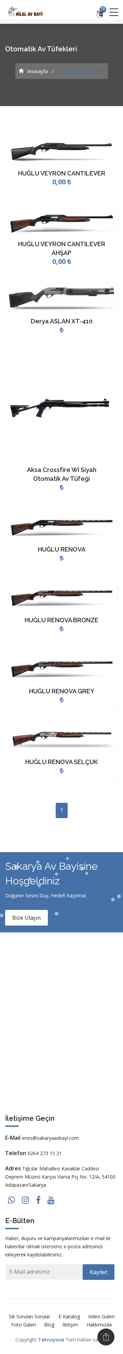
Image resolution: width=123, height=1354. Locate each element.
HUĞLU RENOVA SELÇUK (61, 761)
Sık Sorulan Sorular (29, 1316)
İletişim (70, 1324)
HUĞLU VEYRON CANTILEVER (61, 173)
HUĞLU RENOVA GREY (61, 691)
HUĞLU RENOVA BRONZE (61, 620)
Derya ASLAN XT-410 (62, 321)
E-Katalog (69, 1316)
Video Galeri (101, 1316)
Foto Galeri (23, 1324)
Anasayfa (37, 71)
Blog (49, 1324)
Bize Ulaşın (26, 917)
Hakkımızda (99, 1324)
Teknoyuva (51, 1339)
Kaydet (98, 1272)
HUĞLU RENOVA (61, 549)
